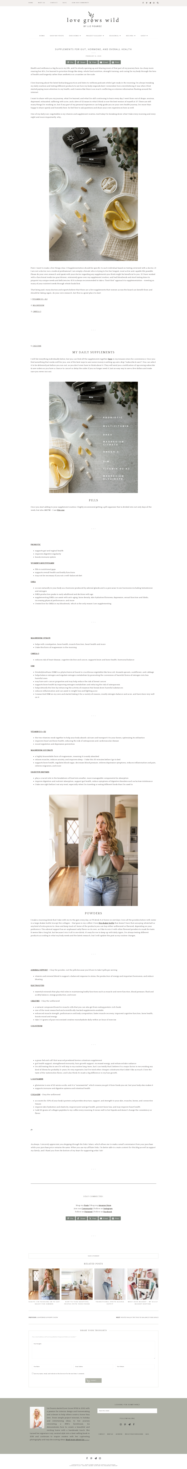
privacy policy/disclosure (134, 1434)
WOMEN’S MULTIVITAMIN (42, 563)
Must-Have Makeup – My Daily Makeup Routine (143, 1303)
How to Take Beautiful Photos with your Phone (77, 1303)
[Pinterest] (146, 3)
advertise (119, 1434)
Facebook (107, 1212)
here (110, 359)
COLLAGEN (35, 1095)
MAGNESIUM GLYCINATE (42, 750)
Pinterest (89, 1212)
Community (87, 1209)
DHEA (33, 582)
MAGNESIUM (38, 305)
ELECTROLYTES (37, 986)
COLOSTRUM (36, 1026)
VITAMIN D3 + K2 (40, 299)
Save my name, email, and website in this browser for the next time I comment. (59, 1373)
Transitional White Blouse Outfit (110, 1303)
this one (60, 510)
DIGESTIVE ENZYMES (40, 772)
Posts (86, 1205)
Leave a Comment (93, 1256)
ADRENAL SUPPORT (39, 970)
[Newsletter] (150, 3)
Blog (147, 1434)
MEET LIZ (110, 1434)
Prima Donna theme (92, 1464)
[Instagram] (154, 3)
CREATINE (37, 346)
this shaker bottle (106, 923)
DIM (33, 666)
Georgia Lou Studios (108, 1464)
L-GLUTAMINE (37, 1079)
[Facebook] (143, 3)
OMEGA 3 (37, 312)
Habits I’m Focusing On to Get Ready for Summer (44, 1303)
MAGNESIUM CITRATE (40, 638)
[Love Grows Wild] (93, 19)
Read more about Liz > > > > (77, 1440)
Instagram (108, 1209)
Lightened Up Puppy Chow (47, 1317)
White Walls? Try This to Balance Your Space (140, 1317)
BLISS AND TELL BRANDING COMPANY (106, 1465)
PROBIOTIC (36, 545)
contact (101, 1434)
